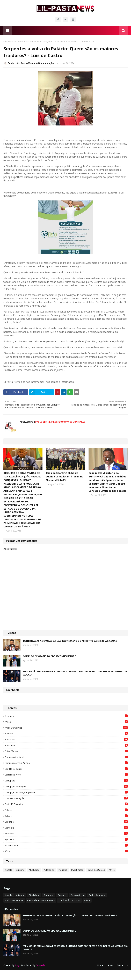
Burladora (49, 895)
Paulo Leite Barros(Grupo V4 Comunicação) (31, 63)
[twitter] (65, 19)
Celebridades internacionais (41, 900)
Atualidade (66, 739)
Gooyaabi (40, 965)
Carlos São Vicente (14, 900)
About (111, 965)
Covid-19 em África (66, 804)
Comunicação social (66, 757)
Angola (66, 721)
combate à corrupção (69, 900)
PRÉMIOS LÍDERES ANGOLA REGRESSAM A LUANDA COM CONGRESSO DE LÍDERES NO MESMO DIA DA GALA (75, 673)
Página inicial (9, 41)
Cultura (66, 810)
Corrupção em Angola (66, 786)
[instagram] (73, 19)
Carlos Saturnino (97, 895)
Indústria (63, 869)
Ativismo (66, 733)
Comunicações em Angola (66, 762)
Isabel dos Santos (96, 869)
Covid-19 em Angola (66, 798)
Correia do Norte (66, 774)
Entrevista (66, 833)
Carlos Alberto (77, 895)
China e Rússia (66, 751)
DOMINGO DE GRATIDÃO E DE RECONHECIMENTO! (50, 656)
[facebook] (58, 19)
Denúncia (66, 821)
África (66, 851)
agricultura (66, 839)
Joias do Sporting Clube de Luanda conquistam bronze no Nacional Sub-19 (64, 476)
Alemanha (66, 716)
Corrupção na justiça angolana (66, 792)
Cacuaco (62, 895)
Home (100, 965)
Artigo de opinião (66, 727)
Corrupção (66, 780)
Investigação (77, 869)
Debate (66, 815)
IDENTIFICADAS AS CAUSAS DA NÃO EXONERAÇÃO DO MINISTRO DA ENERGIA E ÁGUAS (70, 640)
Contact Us (122, 965)
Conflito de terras (66, 768)
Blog (17, 965)
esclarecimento (66, 845)
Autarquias (66, 745)
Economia (66, 827)
